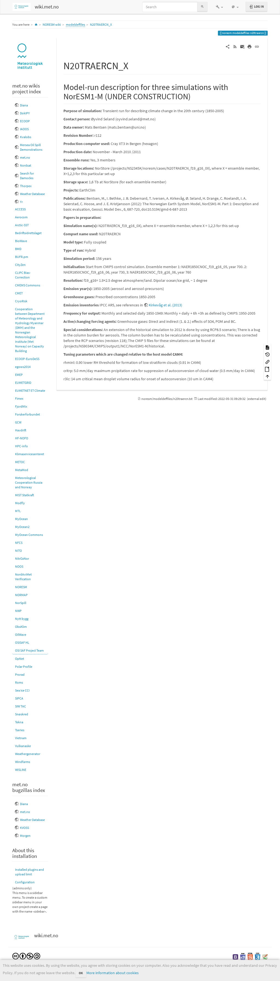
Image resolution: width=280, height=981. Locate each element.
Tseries (19, 730)
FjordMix (21, 406)
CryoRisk (21, 301)
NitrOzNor (22, 558)
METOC (20, 462)
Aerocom (21, 217)
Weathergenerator (27, 754)
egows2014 (23, 367)
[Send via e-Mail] (242, 46)
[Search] (202, 7)
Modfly (20, 503)
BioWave (21, 241)
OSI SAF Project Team (29, 650)
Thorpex (25, 186)
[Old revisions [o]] (267, 354)
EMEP (19, 375)
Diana (24, 105)
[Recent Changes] (235, 46)
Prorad (20, 674)
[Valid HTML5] (250, 956)
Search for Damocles (27, 175)
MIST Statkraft (24, 495)
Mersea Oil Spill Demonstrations (31, 147)
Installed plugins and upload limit (29, 871)
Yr (21, 202)
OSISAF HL (22, 642)
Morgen (25, 836)
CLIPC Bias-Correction (23, 275)
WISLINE (20, 770)
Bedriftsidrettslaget (28, 233)
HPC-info (21, 446)
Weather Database (32, 194)
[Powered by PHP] (243, 956)
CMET (19, 293)
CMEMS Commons (27, 285)
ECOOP (25, 121)
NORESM (21, 587)
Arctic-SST (22, 225)
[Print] (249, 46)
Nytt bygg (21, 619)
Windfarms (22, 762)
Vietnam (21, 738)
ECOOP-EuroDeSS (27, 359)
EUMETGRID (23, 383)
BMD (18, 249)
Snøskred (21, 714)
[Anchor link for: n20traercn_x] (133, 65)
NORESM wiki (52, 24)
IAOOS (24, 129)
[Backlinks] (267, 361)
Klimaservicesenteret (29, 454)
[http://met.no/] (30, 56)
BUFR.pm (21, 257)
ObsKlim (21, 627)
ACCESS (20, 209)
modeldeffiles (75, 24)
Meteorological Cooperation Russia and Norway (28, 482)
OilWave (20, 634)
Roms (19, 682)
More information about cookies (112, 972)
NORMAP (21, 595)
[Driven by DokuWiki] (265, 956)
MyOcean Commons (29, 535)
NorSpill (20, 603)
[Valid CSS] (257, 956)
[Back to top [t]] (267, 376)
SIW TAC (20, 706)
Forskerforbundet (27, 414)
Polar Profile (23, 666)
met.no (25, 157)
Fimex (19, 398)
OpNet (19, 659)
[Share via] (227, 46)
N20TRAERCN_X (101, 24)
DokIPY (25, 113)
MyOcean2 (22, 527)
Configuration (25, 882)
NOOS (19, 566)
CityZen (20, 265)
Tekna (19, 722)
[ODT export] (267, 368)
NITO (18, 550)
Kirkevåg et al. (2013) (165, 305)
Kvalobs (25, 137)
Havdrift (20, 430)
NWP (18, 611)
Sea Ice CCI (22, 690)
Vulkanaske (23, 746)
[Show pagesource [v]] (267, 347)
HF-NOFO (21, 438)
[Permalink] (257, 46)
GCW (18, 422)
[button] (219, 7)
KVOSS (24, 828)
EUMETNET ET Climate (30, 390)
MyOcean (21, 519)
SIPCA (19, 698)
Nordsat (25, 165)
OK (81, 973)
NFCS (18, 543)
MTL (18, 511)
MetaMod (21, 470)
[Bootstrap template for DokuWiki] (235, 956)
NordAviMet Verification (23, 576)
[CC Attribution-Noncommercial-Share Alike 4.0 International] (26, 956)
